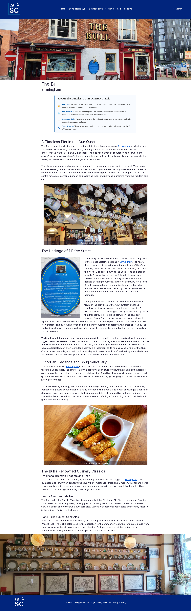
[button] (77, 8)
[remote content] (95, 114)
